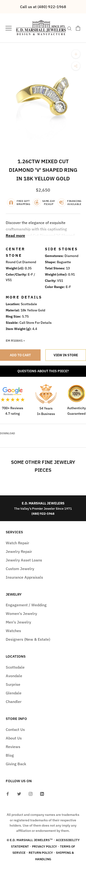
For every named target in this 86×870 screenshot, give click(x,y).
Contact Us (15, 729)
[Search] (69, 28)
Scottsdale (15, 667)
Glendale (14, 693)
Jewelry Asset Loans (24, 560)
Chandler (14, 701)
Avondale (14, 675)
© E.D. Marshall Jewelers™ (30, 840)
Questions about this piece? (43, 371)
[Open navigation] (8, 28)
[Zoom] (76, 54)
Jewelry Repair (19, 551)
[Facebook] (8, 793)
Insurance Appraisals (24, 577)
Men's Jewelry (18, 622)
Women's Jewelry (21, 613)
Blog (10, 755)
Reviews (13, 746)
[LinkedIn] (42, 793)
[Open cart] (78, 28)
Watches (13, 630)
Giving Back (16, 763)
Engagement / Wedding (26, 605)
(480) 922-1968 (43, 513)
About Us (14, 738)
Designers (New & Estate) (28, 639)
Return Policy (41, 853)
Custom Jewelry (20, 568)
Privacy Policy (44, 846)
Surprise (13, 684)
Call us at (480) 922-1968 (43, 6)
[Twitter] (19, 793)
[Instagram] (30, 793)
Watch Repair (17, 542)
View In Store (66, 355)
